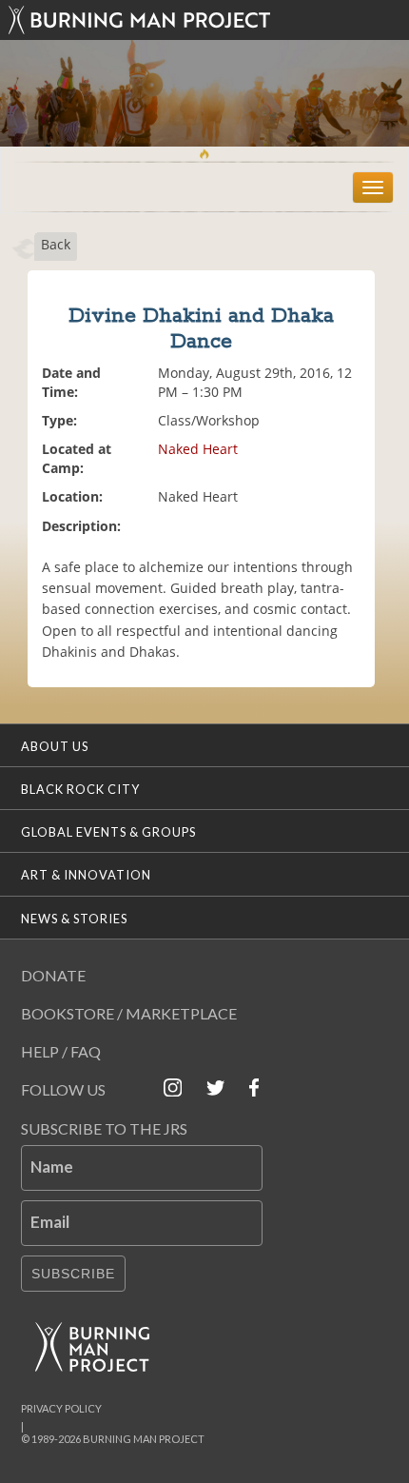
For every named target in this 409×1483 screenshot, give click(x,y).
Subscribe (73, 1273)
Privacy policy (61, 1408)
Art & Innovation (86, 874)
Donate (53, 975)
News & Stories (74, 918)
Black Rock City (80, 789)
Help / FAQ (61, 1051)
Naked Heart (198, 449)
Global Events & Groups (108, 832)
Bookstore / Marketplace (129, 1013)
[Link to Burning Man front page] (205, 20)
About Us (54, 746)
